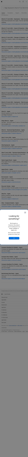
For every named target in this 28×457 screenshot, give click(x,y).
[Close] (25, 212)
